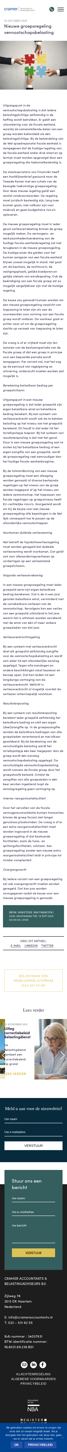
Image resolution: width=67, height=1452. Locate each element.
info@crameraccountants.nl (30, 1317)
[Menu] (60, 9)
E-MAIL (16, 945)
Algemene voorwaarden (33, 1379)
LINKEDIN (31, 945)
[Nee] (62, 1437)
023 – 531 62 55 (20, 1322)
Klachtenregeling (33, 1374)
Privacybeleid (33, 1383)
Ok (16, 1444)
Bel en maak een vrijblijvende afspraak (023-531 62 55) (33, 980)
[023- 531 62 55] (51, 9)
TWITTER (47, 945)
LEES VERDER (15, 1073)
